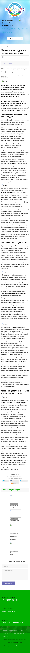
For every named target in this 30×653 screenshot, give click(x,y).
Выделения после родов (14, 553)
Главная (4, 630)
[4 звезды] (12, 476)
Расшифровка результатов (9, 72)
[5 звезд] (13, 476)
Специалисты (6, 633)
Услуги (14, 633)
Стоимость (20, 633)
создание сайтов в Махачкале (18, 646)
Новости (21, 630)
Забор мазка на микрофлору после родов (14, 69)
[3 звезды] (10, 476)
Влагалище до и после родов (14, 506)
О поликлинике (13, 630)
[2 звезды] (9, 476)
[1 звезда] (7, 476)
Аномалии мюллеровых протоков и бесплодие (13, 537)
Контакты (5, 636)
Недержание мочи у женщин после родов (15, 521)
